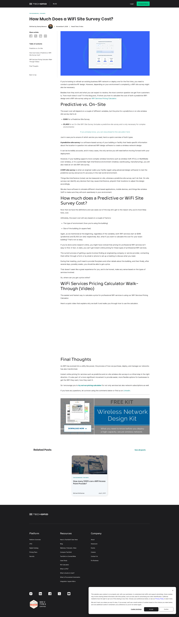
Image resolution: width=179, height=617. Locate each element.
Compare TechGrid (66, 552)
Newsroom (94, 543)
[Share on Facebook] (30, 36)
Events (93, 548)
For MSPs (42, 13)
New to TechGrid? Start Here (69, 539)
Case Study (63, 560)
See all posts (140, 450)
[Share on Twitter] (35, 36)
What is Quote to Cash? (67, 573)
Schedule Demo (143, 4)
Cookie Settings (136, 609)
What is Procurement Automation (70, 577)
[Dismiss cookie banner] (172, 591)
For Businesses (34, 13)
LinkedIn (126, 391)
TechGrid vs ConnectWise (68, 556)
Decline (166, 609)
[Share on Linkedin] (40, 36)
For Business (94, 560)
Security (31, 556)
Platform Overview (35, 539)
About (93, 539)
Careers (93, 552)
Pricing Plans (33, 552)
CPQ (30, 543)
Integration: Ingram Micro (68, 581)
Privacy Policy (159, 599)
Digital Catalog (33, 548)
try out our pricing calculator (89, 385)
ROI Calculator (64, 564)
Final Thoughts (33, 66)
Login (132, 4)
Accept (151, 609)
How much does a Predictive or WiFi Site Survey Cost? (40, 54)
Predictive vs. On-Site (36, 48)
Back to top (32, 75)
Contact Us (94, 556)
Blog (55, 4)
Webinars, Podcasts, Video (68, 548)
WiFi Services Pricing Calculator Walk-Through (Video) (40, 60)
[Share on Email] (45, 36)
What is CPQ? (64, 568)
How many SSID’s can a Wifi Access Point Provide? (89, 482)
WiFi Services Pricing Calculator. (104, 98)
